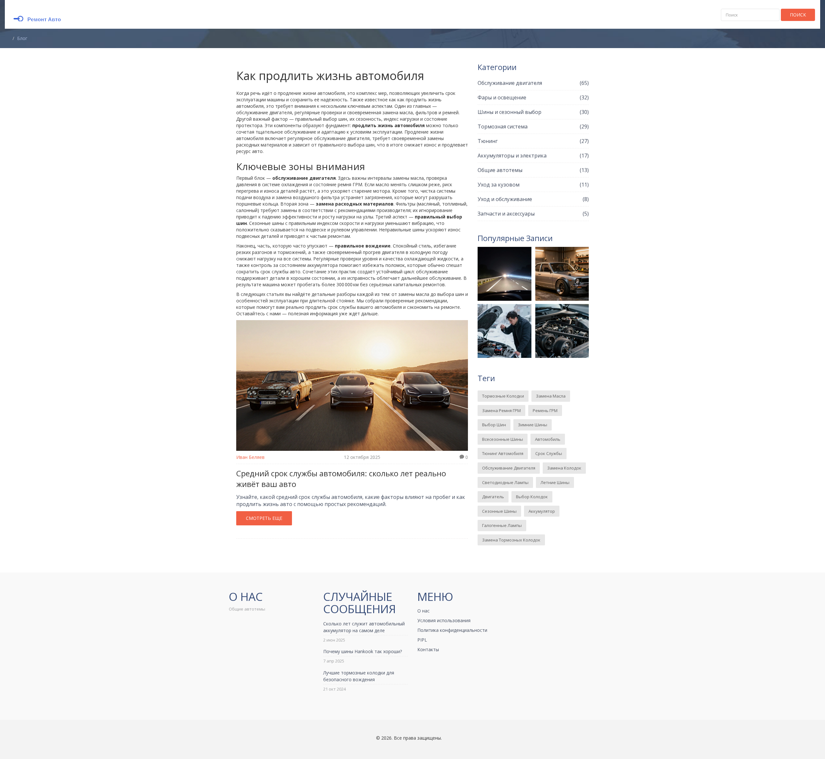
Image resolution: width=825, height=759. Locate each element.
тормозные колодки (503, 396)
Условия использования (444, 620)
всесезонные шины (502, 439)
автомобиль (547, 439)
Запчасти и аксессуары (533, 213)
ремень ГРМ (545, 410)
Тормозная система (533, 126)
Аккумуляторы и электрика (533, 155)
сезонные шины (499, 511)
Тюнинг (533, 141)
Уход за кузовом (533, 184)
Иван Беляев (250, 457)
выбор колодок (532, 497)
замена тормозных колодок (511, 540)
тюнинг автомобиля (502, 453)
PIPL (422, 640)
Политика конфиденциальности (452, 630)
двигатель (493, 497)
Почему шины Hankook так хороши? (362, 651)
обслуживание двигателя (508, 468)
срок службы (548, 453)
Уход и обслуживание (533, 199)
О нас (423, 611)
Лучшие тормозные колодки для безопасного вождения (358, 676)
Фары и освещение (533, 97)
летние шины (554, 482)
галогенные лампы (502, 525)
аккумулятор (542, 511)
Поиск (798, 15)
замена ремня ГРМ (501, 410)
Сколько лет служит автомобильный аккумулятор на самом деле (364, 627)
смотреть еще (264, 518)
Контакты (428, 649)
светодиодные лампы (505, 482)
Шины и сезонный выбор (533, 112)
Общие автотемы (533, 170)
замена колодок (564, 468)
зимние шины (532, 425)
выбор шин (494, 425)
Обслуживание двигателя (533, 82)
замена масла (551, 396)
